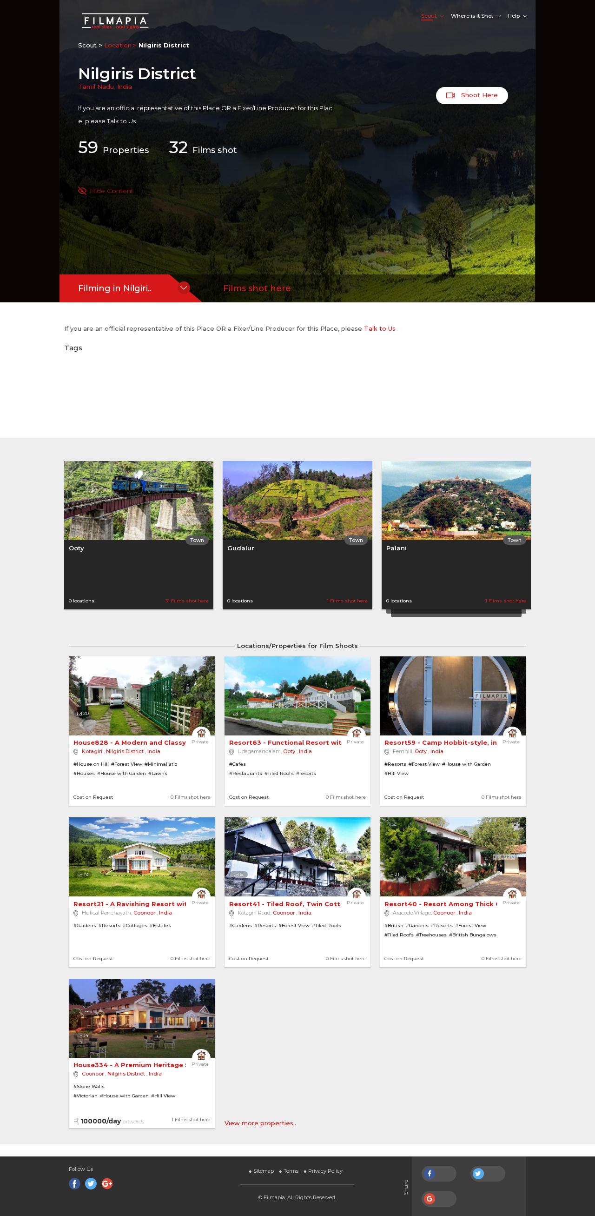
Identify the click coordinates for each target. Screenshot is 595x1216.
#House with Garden (121, 773)
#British (393, 925)
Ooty (76, 548)
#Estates (160, 925)
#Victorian (85, 1096)
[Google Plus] (107, 1183)
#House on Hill (91, 764)
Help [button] (514, 16)
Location (118, 45)
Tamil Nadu (96, 86)
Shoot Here (478, 95)
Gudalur (240, 548)
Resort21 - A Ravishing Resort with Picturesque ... (158, 904)
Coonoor (144, 912)
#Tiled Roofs (279, 773)
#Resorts (395, 764)
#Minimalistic (161, 764)
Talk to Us (121, 121)
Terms (288, 1171)
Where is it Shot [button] (472, 16)
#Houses (84, 773)
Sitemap (261, 1171)
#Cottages (135, 925)
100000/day (112, 1121)
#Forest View (126, 764)
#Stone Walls (89, 1086)
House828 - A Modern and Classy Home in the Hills (160, 742)
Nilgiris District (125, 751)
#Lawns (157, 773)
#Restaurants (245, 773)
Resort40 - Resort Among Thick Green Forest (463, 904)
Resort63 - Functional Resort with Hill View (303, 742)
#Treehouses (431, 935)
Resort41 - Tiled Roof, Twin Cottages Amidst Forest (319, 904)
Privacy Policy (323, 1171)
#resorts (306, 773)
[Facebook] (74, 1183)
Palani (396, 548)
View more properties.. (260, 1123)
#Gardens (84, 925)
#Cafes (237, 764)
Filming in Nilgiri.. (115, 288)
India (124, 86)
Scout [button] (428, 16)
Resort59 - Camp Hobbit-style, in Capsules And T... (471, 742)
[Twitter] (91, 1183)
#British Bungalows (472, 935)
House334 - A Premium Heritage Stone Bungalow (158, 1065)
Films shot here (257, 288)
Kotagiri (92, 751)
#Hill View (396, 773)
